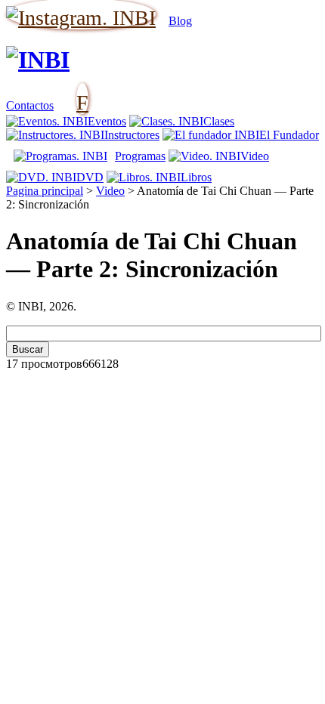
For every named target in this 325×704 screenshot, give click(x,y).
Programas (140, 156)
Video (254, 156)
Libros (196, 177)
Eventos (107, 121)
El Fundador (289, 134)
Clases (218, 121)
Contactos (30, 105)
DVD (90, 177)
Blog (180, 20)
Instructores (131, 134)
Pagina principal (44, 190)
